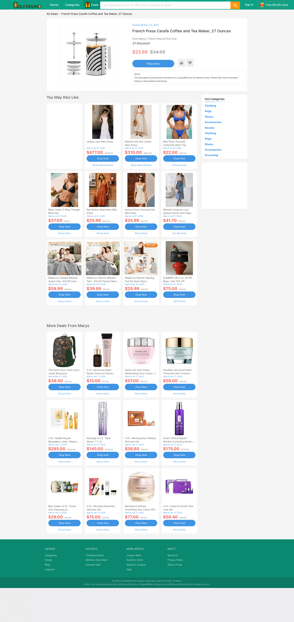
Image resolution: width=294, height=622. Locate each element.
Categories (72, 4)
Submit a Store (135, 559)
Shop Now (153, 63)
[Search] (235, 5)
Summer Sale (93, 564)
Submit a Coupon (136, 564)
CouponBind (146, 584)
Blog (47, 564)
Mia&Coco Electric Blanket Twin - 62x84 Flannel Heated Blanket (103, 281)
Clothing (210, 105)
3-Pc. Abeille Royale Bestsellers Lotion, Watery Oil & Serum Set (64, 441)
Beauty (209, 127)
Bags (208, 111)
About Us (172, 555)
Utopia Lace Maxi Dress (100, 141)
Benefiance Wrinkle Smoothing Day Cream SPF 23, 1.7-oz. (140, 509)
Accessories (213, 122)
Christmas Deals (95, 555)
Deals (95, 4)
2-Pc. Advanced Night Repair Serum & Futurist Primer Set (100, 373)
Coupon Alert (134, 555)
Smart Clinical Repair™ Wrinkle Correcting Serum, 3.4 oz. (177, 441)
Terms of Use (174, 564)
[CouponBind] (30, 5)
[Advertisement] (64, 135)
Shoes (209, 116)
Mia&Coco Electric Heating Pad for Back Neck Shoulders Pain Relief (139, 281)
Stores (54, 4)
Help (129, 569)
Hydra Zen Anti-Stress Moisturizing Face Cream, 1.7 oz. (141, 373)
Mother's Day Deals (96, 559)
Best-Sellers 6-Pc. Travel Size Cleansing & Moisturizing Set (62, 509)
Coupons (50, 569)
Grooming (211, 155)
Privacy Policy (175, 559)
